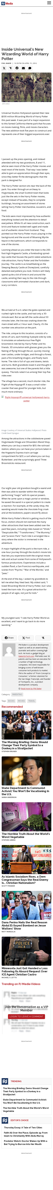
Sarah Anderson (9, 797)
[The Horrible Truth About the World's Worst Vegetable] (26, 816)
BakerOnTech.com (26, 656)
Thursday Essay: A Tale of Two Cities (23, 1127)
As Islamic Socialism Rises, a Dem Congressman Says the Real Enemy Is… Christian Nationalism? (25, 879)
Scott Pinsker (8, 886)
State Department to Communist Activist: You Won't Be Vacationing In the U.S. (25, 791)
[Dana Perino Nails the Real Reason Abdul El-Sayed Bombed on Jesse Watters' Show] (26, 905)
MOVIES (21, 701)
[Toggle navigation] (49, 3)
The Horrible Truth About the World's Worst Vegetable (26, 835)
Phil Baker (6, 63)
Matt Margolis (8, 932)
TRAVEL (31, 701)
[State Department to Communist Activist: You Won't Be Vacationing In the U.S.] (26, 770)
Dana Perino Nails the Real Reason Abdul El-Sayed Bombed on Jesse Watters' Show (24, 925)
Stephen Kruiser (9, 751)
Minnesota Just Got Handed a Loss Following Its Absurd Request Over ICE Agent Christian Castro (25, 971)
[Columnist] (10, 649)
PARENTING (17, 694)
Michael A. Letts (9, 978)
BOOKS (11, 701)
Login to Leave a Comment (26, 1016)
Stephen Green (8, 840)
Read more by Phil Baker (31, 688)
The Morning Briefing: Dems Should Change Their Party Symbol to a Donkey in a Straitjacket (25, 745)
